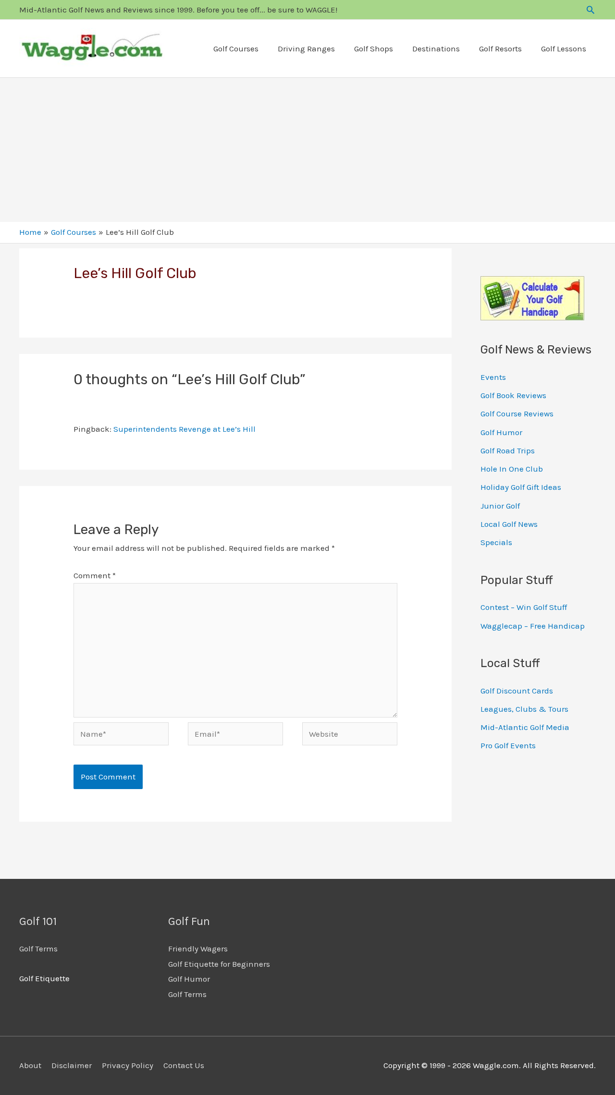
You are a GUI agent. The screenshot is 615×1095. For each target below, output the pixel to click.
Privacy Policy (127, 1065)
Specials (496, 542)
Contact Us (183, 1065)
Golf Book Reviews (513, 395)
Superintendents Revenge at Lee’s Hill (184, 429)
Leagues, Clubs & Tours (524, 709)
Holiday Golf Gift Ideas (520, 487)
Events (493, 377)
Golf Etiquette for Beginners (219, 964)
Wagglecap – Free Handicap (532, 626)
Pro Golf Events (508, 745)
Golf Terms (38, 948)
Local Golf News (509, 524)
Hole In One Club (511, 469)
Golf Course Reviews (517, 413)
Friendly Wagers (198, 948)
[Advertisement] (307, 150)
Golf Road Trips (507, 450)
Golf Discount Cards (516, 690)
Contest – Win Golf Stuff (523, 607)
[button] (590, 9)
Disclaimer (71, 1065)
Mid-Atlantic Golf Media (524, 727)
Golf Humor (501, 432)
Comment (95, 575)
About (30, 1065)
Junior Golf (500, 506)
